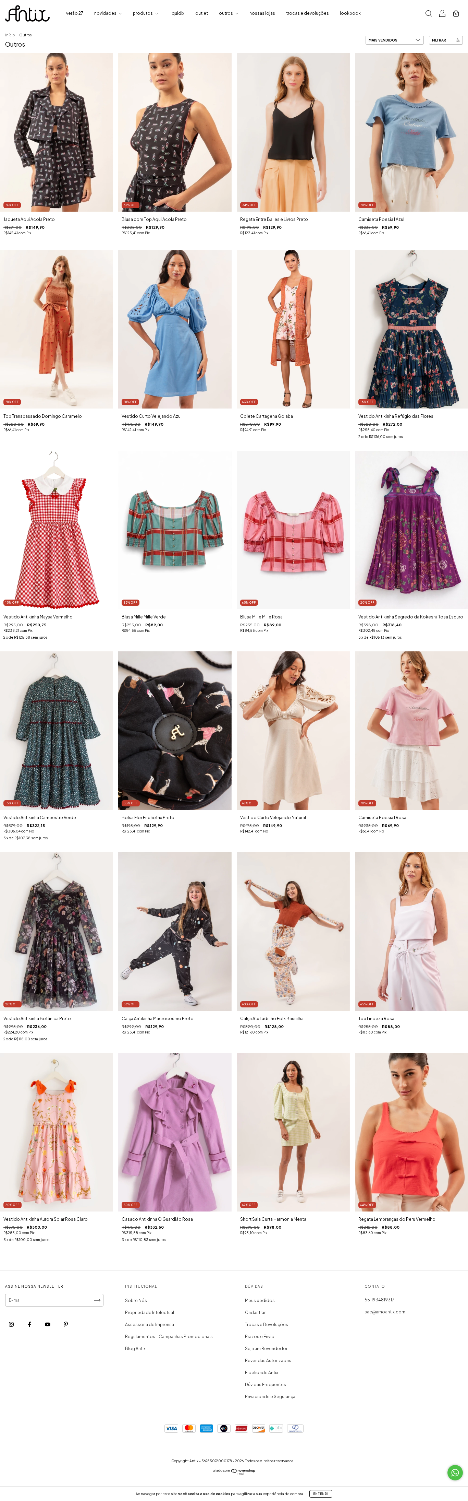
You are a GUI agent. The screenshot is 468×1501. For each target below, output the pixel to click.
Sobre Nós (136, 1300)
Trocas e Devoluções (266, 1324)
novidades (105, 13)
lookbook (350, 13)
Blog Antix (135, 1348)
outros (226, 13)
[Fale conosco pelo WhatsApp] (455, 1472)
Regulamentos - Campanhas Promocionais (169, 1336)
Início (10, 35)
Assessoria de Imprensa (149, 1324)
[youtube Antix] (47, 1324)
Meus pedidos (260, 1300)
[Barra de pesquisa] (428, 14)
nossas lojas (262, 13)
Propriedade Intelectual (149, 1312)
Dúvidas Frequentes (265, 1384)
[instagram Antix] (11, 1324)
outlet (201, 13)
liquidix (177, 13)
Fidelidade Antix (261, 1372)
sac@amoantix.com (385, 1311)
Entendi (321, 1494)
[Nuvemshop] (234, 1473)
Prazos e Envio (259, 1336)
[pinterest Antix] (66, 1324)
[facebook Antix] (29, 1324)
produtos (143, 13)
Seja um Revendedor (266, 1348)
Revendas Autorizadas (268, 1360)
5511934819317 (379, 1299)
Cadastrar (255, 1312)
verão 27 (74, 13)
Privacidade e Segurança (270, 1396)
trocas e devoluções (307, 13)
